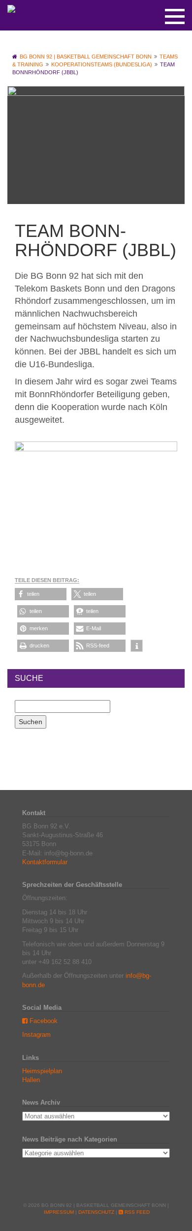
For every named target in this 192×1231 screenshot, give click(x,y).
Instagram (36, 1034)
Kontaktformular (44, 862)
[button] (40, 594)
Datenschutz (96, 1212)
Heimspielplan (42, 1071)
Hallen (31, 1080)
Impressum (59, 1212)
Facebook (43, 1021)
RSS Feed (136, 1212)
